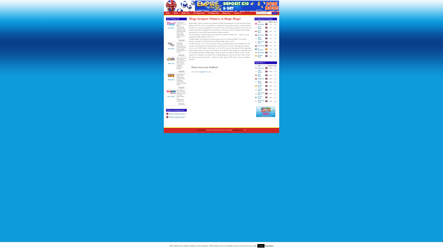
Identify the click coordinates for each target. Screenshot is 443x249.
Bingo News (186, 13)
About (176, 13)
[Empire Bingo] (237, 10)
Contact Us (238, 13)
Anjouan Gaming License (177, 114)
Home (168, 13)
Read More (269, 246)
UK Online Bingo (201, 130)
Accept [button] (261, 246)
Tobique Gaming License (177, 117)
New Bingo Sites (199, 13)
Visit (275, 24)
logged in (203, 72)
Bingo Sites (226, 13)
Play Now (181, 40)
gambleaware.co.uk (238, 130)
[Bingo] (265, 116)
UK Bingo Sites (213, 13)
